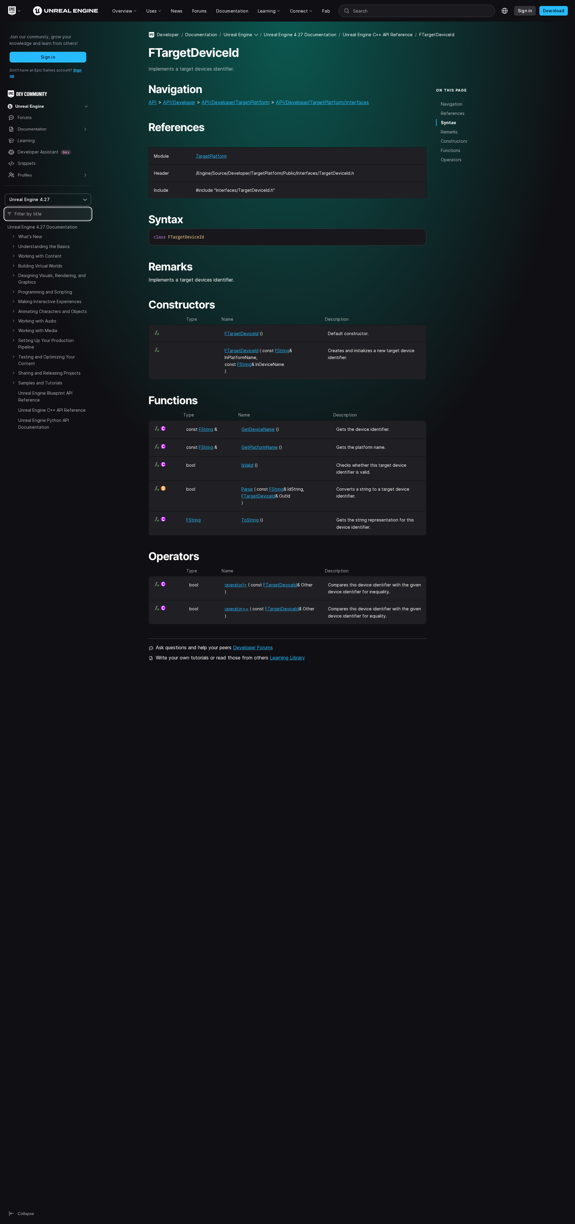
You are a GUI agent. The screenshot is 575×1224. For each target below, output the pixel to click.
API (153, 102)
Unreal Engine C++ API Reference (52, 410)
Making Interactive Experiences (49, 301)
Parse (247, 489)
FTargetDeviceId (241, 333)
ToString (250, 519)
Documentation (201, 34)
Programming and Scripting (45, 291)
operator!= (236, 584)
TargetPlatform (211, 156)
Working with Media (37, 330)
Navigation (451, 103)
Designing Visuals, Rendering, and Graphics (52, 279)
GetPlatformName (259, 447)
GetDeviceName (258, 429)
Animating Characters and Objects (52, 311)
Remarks (449, 131)
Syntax (448, 122)
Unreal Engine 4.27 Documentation (42, 226)
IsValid (247, 465)
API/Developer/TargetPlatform (236, 102)
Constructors (454, 141)
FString (282, 350)
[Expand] (13, 236)
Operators (451, 159)
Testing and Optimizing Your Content (46, 360)
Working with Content (40, 256)
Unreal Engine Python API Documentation (43, 423)
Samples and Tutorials (40, 382)
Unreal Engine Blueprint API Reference (45, 396)
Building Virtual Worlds (40, 265)
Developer (168, 34)
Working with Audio (37, 320)
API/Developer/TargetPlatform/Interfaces (322, 102)
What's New (30, 236)
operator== (237, 608)
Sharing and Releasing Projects (49, 372)
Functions (450, 150)
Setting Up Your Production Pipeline (46, 343)
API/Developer (179, 102)
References (452, 112)
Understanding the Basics (44, 246)
